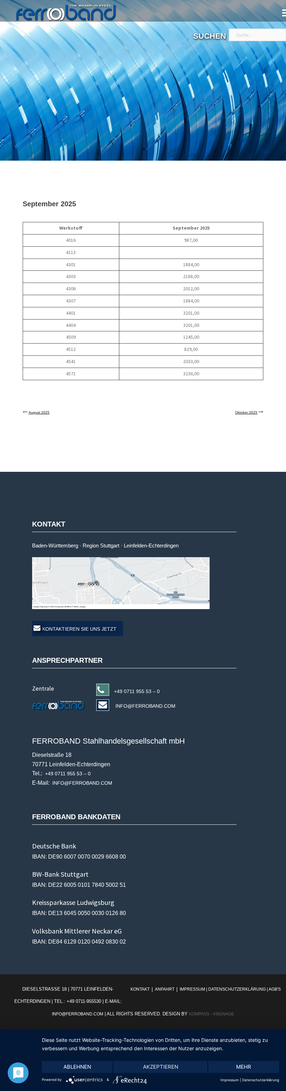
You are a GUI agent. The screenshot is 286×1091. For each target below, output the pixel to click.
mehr (243, 1066)
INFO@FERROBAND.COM (144, 706)
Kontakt (140, 989)
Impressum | (193, 989)
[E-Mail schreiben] (61, 705)
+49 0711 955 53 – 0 (137, 691)
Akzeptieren (160, 1066)
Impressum (229, 1080)
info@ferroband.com (77, 1014)
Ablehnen (77, 1066)
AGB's (275, 989)
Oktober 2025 (246, 412)
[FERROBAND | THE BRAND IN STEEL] (58, 13)
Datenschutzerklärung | (238, 989)
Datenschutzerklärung (260, 1080)
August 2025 (39, 412)
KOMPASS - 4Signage (211, 1014)
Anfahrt (164, 989)
